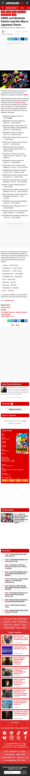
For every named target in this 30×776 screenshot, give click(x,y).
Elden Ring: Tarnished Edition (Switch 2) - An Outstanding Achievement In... (16, 580)
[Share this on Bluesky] (12, 39)
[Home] (2, 8)
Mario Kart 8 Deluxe (20, 102)
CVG (19, 760)
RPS (24, 760)
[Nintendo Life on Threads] (18, 738)
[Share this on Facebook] (15, 39)
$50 (5, 480)
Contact (14, 622)
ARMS (14, 14)
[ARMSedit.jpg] (15, 79)
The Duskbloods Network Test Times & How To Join (16, 560)
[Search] (27, 3)
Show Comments (15, 409)
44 (11, 521)
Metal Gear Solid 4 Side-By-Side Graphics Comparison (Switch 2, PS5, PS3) (16, 587)
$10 (25, 480)
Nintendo (4, 443)
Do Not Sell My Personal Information (18, 747)
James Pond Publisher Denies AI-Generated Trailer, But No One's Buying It (16, 573)
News (3, 12)
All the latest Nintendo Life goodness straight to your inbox (15, 768)
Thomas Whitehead (7, 34)
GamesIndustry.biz (10, 760)
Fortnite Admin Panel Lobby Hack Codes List (15, 555)
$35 (11, 480)
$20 (18, 480)
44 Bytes (20, 745)
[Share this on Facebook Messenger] (26, 39)
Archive (24, 625)
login (24, 421)
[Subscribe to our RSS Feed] (4, 733)
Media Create (21, 12)
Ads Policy (17, 625)
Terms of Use (8, 625)
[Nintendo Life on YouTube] (11, 733)
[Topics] (3, 3)
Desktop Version (21, 628)
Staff (15, 619)
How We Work (22, 619)
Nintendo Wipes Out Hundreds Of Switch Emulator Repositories (16, 600)
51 (19, 325)
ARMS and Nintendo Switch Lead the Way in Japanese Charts (14, 21)
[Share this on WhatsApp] (8, 39)
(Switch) (5, 307)
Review (8, 316)
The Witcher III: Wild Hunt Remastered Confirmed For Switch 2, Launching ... (16, 566)
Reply (20, 397)
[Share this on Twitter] (19, 39)
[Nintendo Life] (15, 3)
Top (5, 619)
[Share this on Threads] (22, 39)
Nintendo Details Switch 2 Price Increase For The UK (16, 611)
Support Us (7, 622)
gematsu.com (9, 300)
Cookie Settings (9, 628)
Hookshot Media (13, 743)
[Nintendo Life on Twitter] (25, 733)
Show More (14, 722)
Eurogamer (20, 757)
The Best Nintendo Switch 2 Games (15, 606)
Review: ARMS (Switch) (7, 465)
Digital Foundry (20, 754)
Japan (8, 12)
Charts (14, 12)
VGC (27, 757)
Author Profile (12, 397)
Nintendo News (6, 757)
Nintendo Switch (6, 14)
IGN (14, 757)
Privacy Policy (22, 622)
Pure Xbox (22, 751)
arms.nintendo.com (6, 474)
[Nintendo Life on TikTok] (18, 733)
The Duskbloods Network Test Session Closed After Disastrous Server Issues (16, 594)
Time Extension (9, 754)
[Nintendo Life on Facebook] (25, 738)
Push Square (13, 751)
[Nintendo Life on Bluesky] (4, 738)
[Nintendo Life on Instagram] (11, 738)
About (10, 619)
